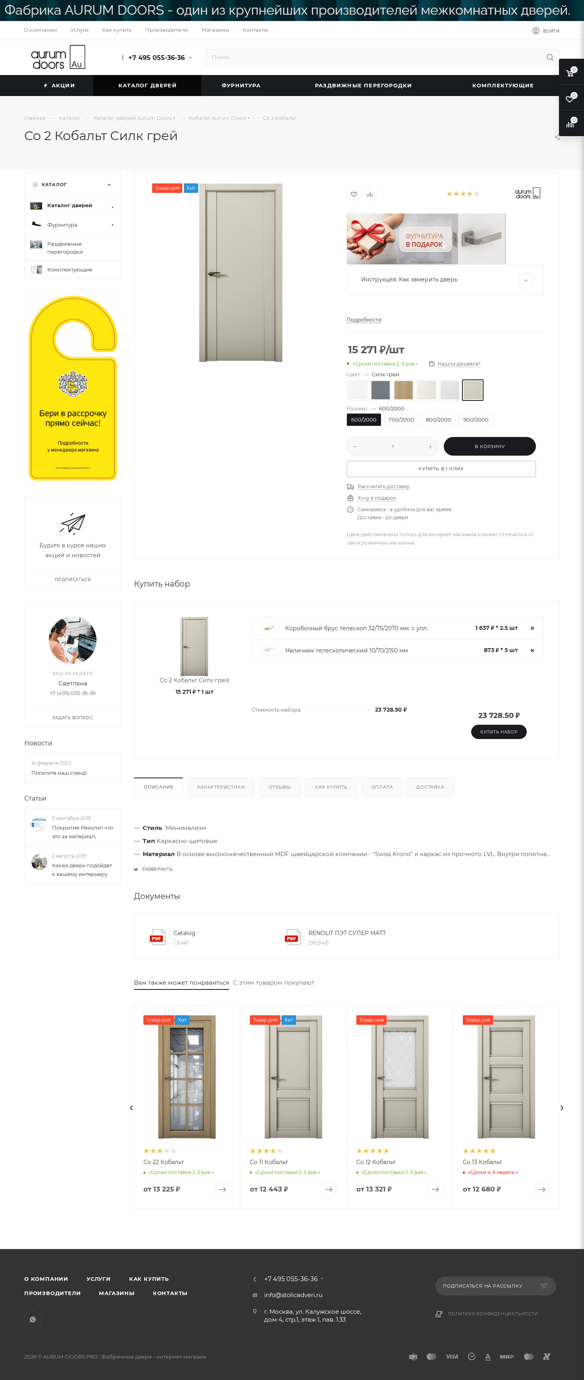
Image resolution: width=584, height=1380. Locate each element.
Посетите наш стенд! (59, 772)
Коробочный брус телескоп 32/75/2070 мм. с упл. (356, 628)
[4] (469, 194)
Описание (158, 787)
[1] (449, 194)
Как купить (331, 787)
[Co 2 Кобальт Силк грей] (240, 272)
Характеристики (221, 787)
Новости (38, 743)
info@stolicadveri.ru (293, 1295)
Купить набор (499, 732)
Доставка (430, 787)
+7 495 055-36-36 (156, 58)
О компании (46, 1279)
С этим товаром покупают (273, 982)
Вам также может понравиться (181, 982)
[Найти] (550, 57)
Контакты (170, 1293)
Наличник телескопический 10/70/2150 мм (346, 650)
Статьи (35, 798)
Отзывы (280, 787)
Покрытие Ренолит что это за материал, (82, 831)
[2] (456, 194)
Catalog (184, 933)
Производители (52, 1293)
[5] (476, 194)
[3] (462, 194)
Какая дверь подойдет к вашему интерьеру (82, 869)
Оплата (382, 787)
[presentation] (131, 1108)
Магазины (116, 1293)
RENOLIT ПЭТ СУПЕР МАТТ (347, 933)
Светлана (72, 683)
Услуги (99, 1279)
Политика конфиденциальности (493, 1313)
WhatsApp (32, 1319)
